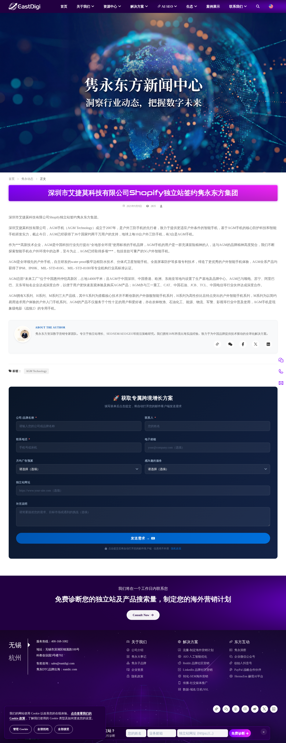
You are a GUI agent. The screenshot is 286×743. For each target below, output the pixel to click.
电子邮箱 (150, 439)
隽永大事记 (138, 656)
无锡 (15, 645)
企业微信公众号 (244, 656)
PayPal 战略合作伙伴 (247, 669)
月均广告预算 (24, 460)
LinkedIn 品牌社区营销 (198, 669)
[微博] (254, 709)
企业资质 (137, 669)
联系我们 (236, 6)
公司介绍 (137, 650)
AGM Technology (36, 371)
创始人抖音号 (243, 663)
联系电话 (23, 439)
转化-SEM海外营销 (195, 676)
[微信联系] (281, 360)
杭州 (15, 657)
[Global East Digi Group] (271, 6)
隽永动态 (27, 178)
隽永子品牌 (138, 663)
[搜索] (258, 6)
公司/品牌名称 (26, 417)
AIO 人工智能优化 (195, 656)
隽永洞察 (240, 650)
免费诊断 (240, 733)
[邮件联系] (281, 383)
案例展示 (213, 6)
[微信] (226, 709)
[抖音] (216, 709)
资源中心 (110, 6)
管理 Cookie (20, 729)
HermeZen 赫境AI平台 (249, 676)
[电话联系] (281, 372)
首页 (64, 6)
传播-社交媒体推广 (195, 682)
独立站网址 (23, 482)
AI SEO (167, 6)
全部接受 (63, 729)
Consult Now (141, 615)
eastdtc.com (70, 669)
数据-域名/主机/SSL (196, 689)
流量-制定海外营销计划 (198, 650)
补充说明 (22, 503)
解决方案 (137, 6)
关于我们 (83, 6)
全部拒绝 (43, 729)
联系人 (150, 417)
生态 (189, 6)
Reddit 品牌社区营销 (196, 663)
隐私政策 (176, 548)
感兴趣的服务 (153, 460)
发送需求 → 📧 (143, 538)
